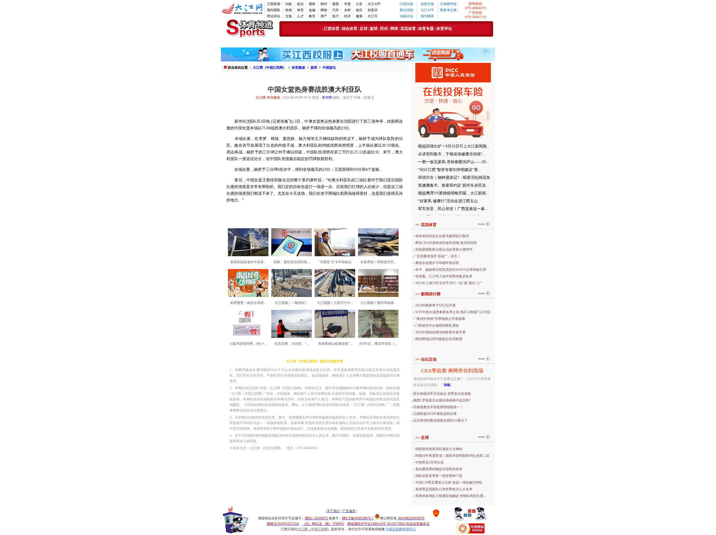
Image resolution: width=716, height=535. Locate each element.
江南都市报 (448, 4)
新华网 (327, 97)
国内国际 (273, 10)
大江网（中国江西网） (269, 68)
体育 (300, 10)
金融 (312, 10)
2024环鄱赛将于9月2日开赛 (435, 305)
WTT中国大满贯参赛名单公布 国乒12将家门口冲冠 (452, 312)
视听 (312, 4)
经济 (347, 16)
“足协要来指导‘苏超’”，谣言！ (438, 256)
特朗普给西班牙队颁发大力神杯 (438, 449)
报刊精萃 (427, 16)
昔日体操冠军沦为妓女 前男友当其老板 (442, 394)
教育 (312, 16)
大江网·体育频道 (268, 97)
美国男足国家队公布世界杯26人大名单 (443, 489)
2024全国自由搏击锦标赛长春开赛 (440, 332)
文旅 (288, 16)
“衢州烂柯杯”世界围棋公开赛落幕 (440, 319)
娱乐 (300, 4)
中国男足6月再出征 (429, 462)
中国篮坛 (329, 68)
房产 (324, 16)
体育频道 (298, 68)
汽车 (335, 10)
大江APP (374, 4)
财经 (324, 4)
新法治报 (406, 10)
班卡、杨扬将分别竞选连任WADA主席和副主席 (450, 270)
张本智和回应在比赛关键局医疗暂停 (442, 236)
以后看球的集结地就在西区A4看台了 (440, 420)
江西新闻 (273, 4)
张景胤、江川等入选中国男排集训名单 (443, 276)
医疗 (335, 16)
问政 (288, 4)
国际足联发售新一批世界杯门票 (438, 476)
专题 (347, 4)
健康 (359, 16)
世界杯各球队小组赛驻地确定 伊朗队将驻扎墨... (450, 496)
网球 (394, 29)
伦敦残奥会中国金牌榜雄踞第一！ (438, 407)
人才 (300, 16)
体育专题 (426, 29)
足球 (364, 29)
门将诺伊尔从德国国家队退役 (437, 325)
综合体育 (349, 29)
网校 (324, 10)
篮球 (374, 29)
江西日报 (406, 4)
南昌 (359, 10)
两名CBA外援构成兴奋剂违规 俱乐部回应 (446, 243)
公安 (359, 4)
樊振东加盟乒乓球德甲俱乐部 (437, 263)
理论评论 (273, 16)
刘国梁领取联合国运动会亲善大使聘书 (443, 249)
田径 (383, 29)
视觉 (335, 4)
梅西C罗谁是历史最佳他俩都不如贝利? (441, 400)
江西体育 (332, 29)
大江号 (373, 16)
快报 (288, 10)
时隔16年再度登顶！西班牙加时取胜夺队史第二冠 (452, 456)
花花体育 (408, 29)
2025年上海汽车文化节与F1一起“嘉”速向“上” (448, 283)
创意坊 (373, 10)
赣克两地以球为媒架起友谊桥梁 (438, 339)
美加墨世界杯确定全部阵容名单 (438, 469)
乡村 (347, 10)
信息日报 (427, 4)
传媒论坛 (406, 16)
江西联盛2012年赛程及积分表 (435, 414)
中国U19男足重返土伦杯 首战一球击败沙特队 (448, 482)
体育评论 (444, 29)
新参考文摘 (448, 10)
